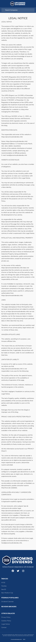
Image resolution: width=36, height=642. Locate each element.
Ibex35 (3, 589)
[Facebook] (13, 571)
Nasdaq (3, 586)
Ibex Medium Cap (7, 593)
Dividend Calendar (7, 602)
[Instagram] (23, 571)
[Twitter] (18, 571)
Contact (3, 627)
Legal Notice (5, 624)
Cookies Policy (6, 621)
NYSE (3, 583)
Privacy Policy (5, 617)
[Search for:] (18, 10)
